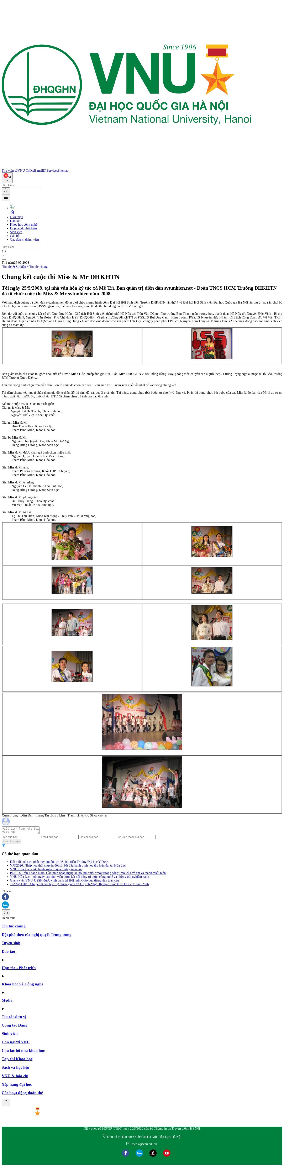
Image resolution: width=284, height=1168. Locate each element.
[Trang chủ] (126, 166)
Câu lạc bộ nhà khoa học (23, 1050)
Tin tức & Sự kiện (14, 266)
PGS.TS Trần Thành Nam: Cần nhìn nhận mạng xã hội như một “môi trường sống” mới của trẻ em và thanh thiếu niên (88, 873)
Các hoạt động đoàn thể (22, 1093)
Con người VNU (16, 1042)
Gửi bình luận (11, 841)
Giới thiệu (16, 217)
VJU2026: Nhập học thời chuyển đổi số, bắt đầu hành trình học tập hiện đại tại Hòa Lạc (68, 865)
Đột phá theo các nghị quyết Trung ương (37, 934)
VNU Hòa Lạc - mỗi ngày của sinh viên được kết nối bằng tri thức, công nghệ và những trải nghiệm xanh (79, 876)
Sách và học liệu (15, 1067)
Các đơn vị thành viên (24, 239)
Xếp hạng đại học (17, 1084)
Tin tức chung (38, 266)
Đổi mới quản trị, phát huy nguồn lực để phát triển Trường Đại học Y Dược (59, 861)
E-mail (38, 170)
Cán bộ (15, 235)
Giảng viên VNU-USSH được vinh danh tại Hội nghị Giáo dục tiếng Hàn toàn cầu (64, 880)
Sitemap (63, 170)
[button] (142, 897)
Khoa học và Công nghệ (22, 984)
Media (7, 1000)
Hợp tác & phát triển (23, 228)
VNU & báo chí (15, 1076)
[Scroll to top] (6, 1102)
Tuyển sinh (11, 943)
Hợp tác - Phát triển (19, 968)
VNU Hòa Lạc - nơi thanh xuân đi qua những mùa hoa (46, 869)
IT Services (50, 170)
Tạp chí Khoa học (17, 1059)
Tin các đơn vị (14, 1016)
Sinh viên (16, 232)
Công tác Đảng (14, 1025)
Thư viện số (9, 170)
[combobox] (7, 177)
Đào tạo (15, 221)
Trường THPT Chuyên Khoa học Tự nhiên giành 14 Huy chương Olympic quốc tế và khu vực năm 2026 (79, 884)
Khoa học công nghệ (23, 224)
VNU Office (25, 170)
